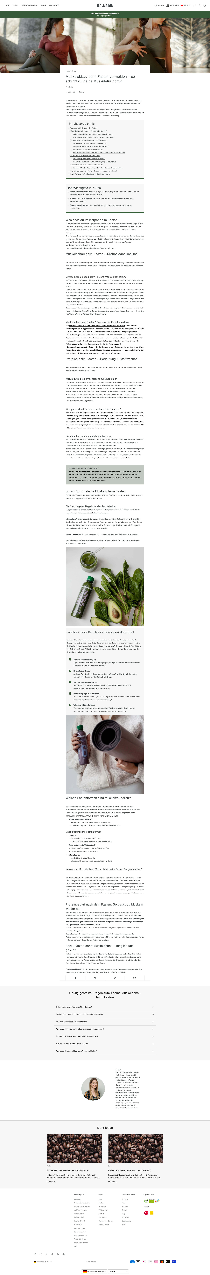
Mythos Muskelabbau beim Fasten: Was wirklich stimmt (93, 134)
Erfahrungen (103, 1210)
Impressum (126, 1217)
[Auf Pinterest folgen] (47, 1254)
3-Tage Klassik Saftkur (82, 1203)
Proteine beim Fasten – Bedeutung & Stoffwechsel (88, 140)
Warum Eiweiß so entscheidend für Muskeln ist (89, 143)
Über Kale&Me (53, 5)
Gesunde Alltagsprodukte (29, 5)
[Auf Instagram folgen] (41, 1254)
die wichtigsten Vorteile (97, 248)
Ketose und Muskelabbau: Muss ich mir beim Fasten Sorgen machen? (98, 168)
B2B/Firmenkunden (81, 1243)
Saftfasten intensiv (80, 1210)
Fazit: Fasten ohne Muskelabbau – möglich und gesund (90, 174)
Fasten (81, 92)
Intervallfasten (79, 1214)
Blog (74, 71)
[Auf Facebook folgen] (35, 1254)
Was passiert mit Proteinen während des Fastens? (90, 146)
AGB (123, 1225)
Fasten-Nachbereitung (100, 940)
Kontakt (101, 1214)
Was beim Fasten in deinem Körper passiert (90, 314)
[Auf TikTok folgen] (52, 1254)
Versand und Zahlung (106, 1221)
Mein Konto (102, 1217)
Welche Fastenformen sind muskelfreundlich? (86, 165)
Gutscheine (78, 1225)
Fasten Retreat (79, 1221)
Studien (101, 1203)
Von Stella (69, 87)
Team (124, 1203)
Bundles (43, 5)
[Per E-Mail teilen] (134, 978)
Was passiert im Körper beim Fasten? (83, 128)
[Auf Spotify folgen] (64, 1254)
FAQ (100, 1199)
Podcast (125, 1199)
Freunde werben (80, 1232)
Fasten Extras (79, 1217)
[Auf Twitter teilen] (95, 978)
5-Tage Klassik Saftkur (82, 1206)
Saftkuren (15, 5)
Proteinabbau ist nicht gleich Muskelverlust (88, 149)
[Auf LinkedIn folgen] (58, 1254)
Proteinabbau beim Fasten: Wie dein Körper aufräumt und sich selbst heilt (99, 152)
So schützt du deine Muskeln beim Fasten (85, 156)
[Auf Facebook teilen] (75, 978)
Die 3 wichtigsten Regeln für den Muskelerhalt (89, 159)
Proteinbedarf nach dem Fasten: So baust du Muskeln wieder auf (93, 171)
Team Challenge (80, 1239)
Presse (124, 1210)
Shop (7, 5)
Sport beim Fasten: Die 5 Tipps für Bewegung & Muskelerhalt (94, 162)
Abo (75, 1246)
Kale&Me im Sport (80, 1235)
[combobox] (94, 1272)
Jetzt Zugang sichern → (105, 16)
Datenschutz (126, 1221)
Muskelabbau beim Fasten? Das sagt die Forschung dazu (93, 137)
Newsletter (102, 1206)
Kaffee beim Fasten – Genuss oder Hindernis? (68, 1171)
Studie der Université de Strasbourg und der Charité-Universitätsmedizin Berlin (97, 326)
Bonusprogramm (80, 1228)
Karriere (125, 1206)
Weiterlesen (51, 1182)
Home (68, 71)
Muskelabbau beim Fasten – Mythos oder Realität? (88, 131)
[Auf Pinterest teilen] (115, 978)
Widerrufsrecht (104, 1225)
